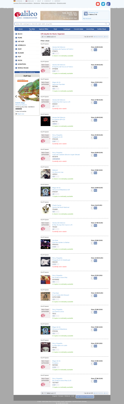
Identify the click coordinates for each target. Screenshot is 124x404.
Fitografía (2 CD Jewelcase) (61, 260)
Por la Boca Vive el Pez (59, 277)
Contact (47, 1)
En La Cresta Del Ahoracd (60, 295)
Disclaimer (37, 3)
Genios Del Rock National (60, 207)
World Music (23, 68)
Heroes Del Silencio (58, 47)
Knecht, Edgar (20, 103)
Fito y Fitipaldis (57, 135)
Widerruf (67, 396)
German (19, 1)
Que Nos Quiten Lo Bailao (60, 242)
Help (39, 1)
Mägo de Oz (56, 82)
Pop (19, 56)
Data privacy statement (48, 3)
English (31, 1)
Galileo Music (101, 29)
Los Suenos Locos (58, 311)
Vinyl (55, 29)
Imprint (57, 1)
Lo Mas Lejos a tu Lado (59, 345)
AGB (72, 396)
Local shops (90, 29)
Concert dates (78, 29)
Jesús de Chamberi (58, 84)
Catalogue (66, 29)
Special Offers (43, 29)
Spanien (47, 43)
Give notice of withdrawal (84, 396)
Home (20, 29)
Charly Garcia (56, 205)
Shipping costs (61, 3)
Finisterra (55, 363)
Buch (20, 34)
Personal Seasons (21, 105)
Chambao (55, 293)
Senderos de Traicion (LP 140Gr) (62, 49)
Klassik (21, 53)
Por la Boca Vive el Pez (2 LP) (61, 380)
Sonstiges (22, 64)
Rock (20, 60)
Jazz (20, 49)
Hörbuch (22, 45)
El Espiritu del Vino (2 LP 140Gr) (62, 67)
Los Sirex (55, 240)
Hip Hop (21, 41)
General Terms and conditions (23, 3)
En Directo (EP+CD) (58, 119)
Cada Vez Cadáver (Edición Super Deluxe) (66, 154)
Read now (20, 114)
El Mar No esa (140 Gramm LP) (62, 225)
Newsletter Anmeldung (27, 72)
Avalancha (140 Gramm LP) (61, 102)
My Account (87, 18)
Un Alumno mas (57, 172)
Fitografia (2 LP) (57, 137)
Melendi (55, 170)
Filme (20, 38)
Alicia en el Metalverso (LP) (61, 190)
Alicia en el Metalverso (59, 329)
